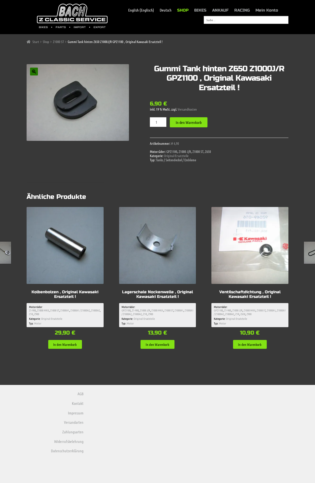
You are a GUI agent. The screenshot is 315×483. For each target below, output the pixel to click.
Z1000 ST (58, 41)
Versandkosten (187, 109)
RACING (242, 10)
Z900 (36, 314)
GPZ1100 (171, 151)
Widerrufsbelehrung (68, 441)
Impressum (75, 412)
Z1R (31, 314)
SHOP (183, 10)
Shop (46, 41)
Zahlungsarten (72, 431)
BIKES (200, 10)
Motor (37, 323)
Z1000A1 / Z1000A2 (80, 310)
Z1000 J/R (185, 151)
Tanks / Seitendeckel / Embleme (176, 160)
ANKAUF (220, 10)
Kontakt (77, 403)
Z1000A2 (95, 310)
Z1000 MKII (43, 310)
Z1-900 (32, 310)
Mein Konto (266, 10)
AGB (80, 393)
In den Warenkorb (189, 122)
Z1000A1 (64, 310)
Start (35, 41)
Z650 (208, 151)
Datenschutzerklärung (67, 450)
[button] (34, 71)
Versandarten (73, 422)
